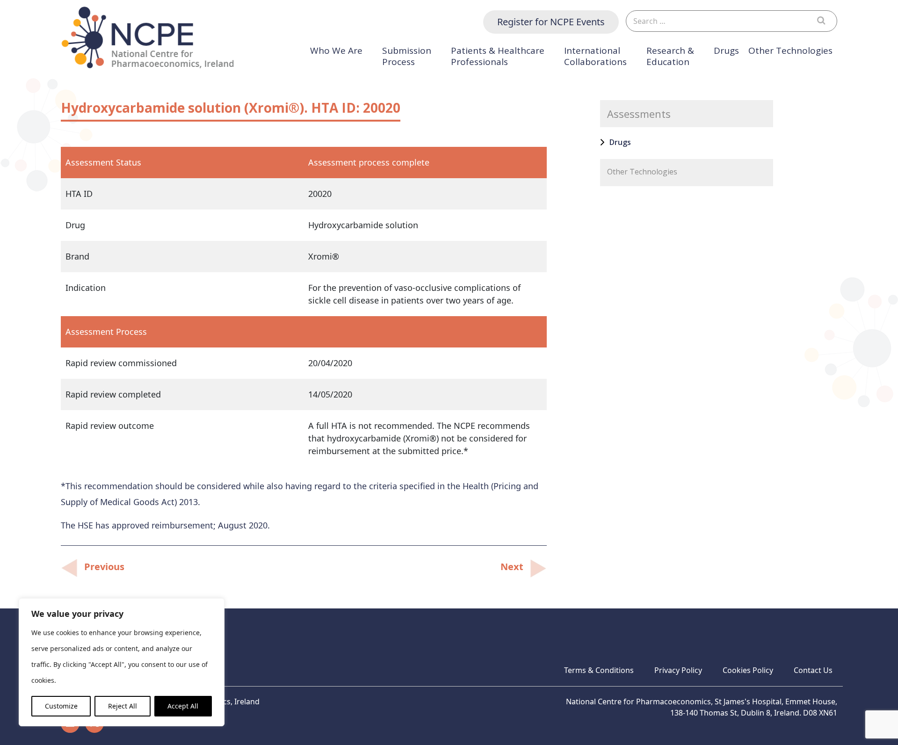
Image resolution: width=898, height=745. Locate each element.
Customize (61, 706)
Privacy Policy (678, 670)
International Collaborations (595, 56)
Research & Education (670, 56)
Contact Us (813, 670)
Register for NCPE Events (551, 21)
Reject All (122, 706)
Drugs (726, 51)
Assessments (639, 114)
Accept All (182, 706)
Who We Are (336, 51)
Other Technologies (790, 51)
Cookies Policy (748, 670)
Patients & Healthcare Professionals (497, 56)
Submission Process (406, 56)
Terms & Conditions (599, 670)
